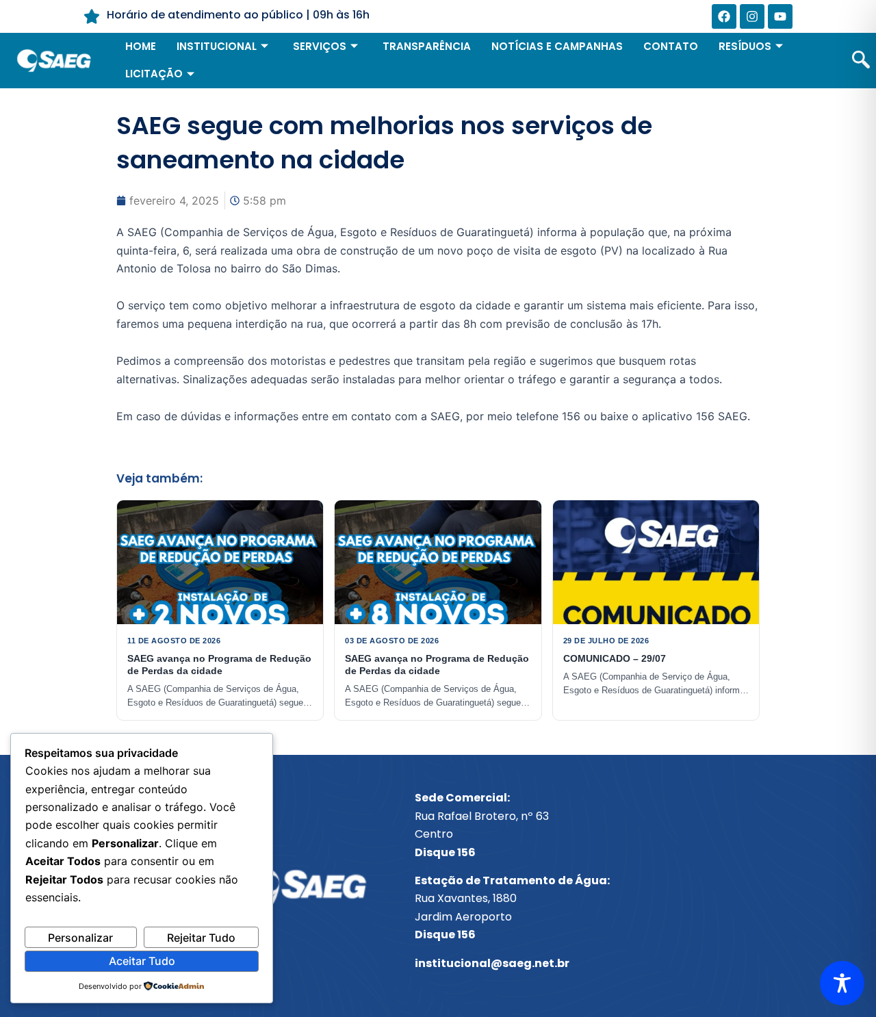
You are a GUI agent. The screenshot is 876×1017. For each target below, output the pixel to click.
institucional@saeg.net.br (492, 963)
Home (140, 46)
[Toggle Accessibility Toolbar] (842, 983)
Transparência (427, 46)
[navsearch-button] (861, 61)
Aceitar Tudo (142, 961)
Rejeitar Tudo (201, 937)
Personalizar (80, 937)
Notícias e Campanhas (557, 46)
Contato (670, 46)
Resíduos (745, 46)
